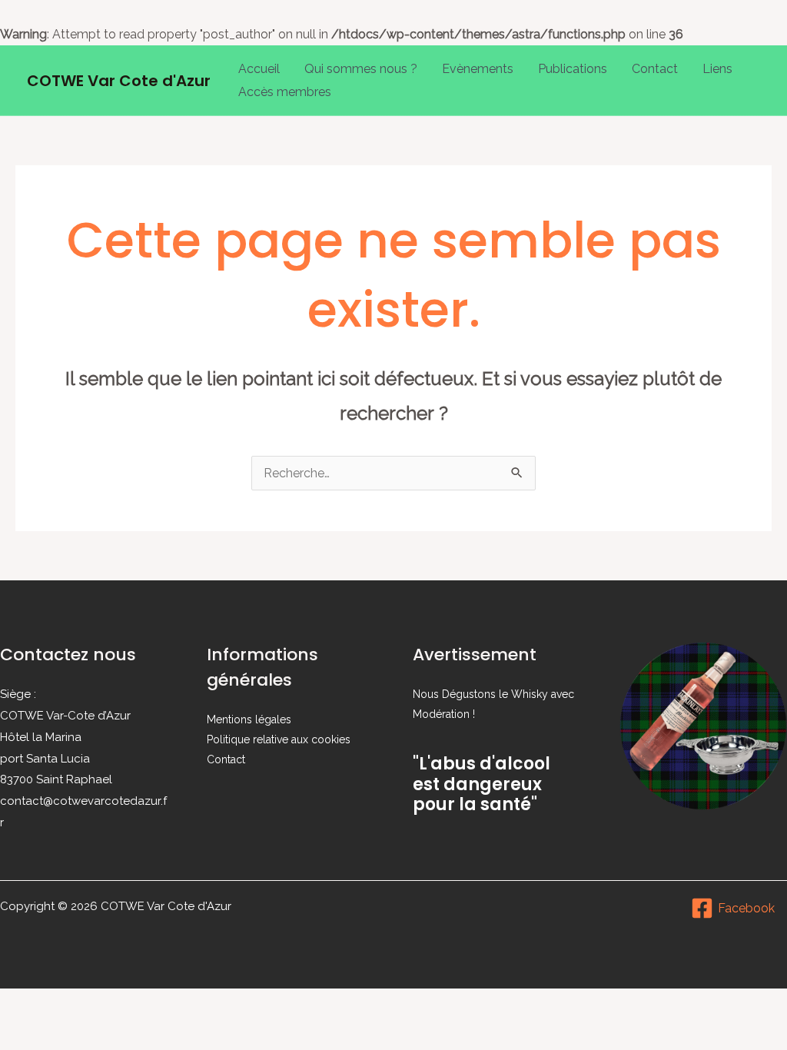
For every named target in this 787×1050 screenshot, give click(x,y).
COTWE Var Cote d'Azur (119, 80)
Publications (572, 68)
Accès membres (284, 92)
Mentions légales (249, 719)
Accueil (259, 68)
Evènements (477, 68)
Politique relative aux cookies (278, 739)
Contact (655, 68)
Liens (717, 68)
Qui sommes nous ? (360, 68)
